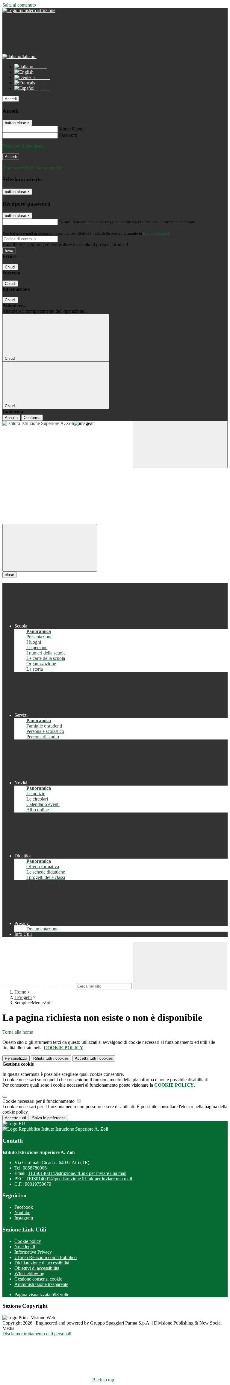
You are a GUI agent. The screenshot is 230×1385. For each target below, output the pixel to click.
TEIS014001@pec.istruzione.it (79, 1178)
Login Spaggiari (156, 233)
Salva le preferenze (49, 1118)
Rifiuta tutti (51, 1058)
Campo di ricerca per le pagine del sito (38, 985)
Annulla (11, 417)
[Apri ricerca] (180, 444)
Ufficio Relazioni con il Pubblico (45, 1257)
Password (68, 135)
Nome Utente (71, 128)
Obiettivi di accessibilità (36, 1268)
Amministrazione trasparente (41, 1284)
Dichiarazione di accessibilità (41, 1262)
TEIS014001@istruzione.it (77, 1173)
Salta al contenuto (19, 4)
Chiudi (10, 267)
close (9, 574)
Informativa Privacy (33, 1252)
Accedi (11, 99)
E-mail (65, 221)
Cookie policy (27, 1241)
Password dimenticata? (24, 145)
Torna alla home (17, 1032)
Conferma (32, 417)
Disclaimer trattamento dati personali (36, 1333)
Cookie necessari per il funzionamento (39, 1101)
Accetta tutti (94, 1058)
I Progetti (23, 997)
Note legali (24, 1246)
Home (20, 991)
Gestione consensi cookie (38, 1278)
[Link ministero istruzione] (28, 10)
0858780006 (35, 1167)
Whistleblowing (29, 1273)
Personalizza (16, 1058)
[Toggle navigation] (49, 548)
